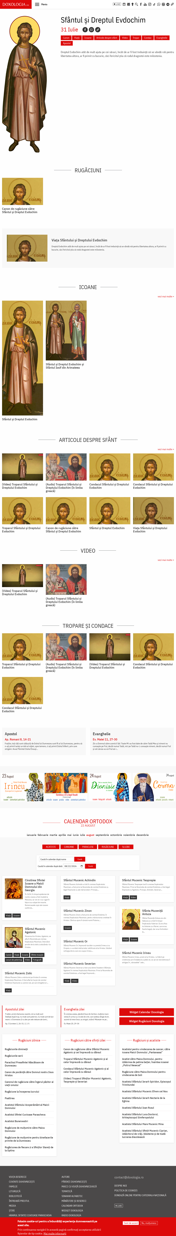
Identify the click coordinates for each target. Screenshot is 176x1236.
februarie (43, 835)
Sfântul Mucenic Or (76, 941)
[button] (41, 4)
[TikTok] (154, 3)
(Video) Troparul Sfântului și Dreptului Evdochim (20, 486)
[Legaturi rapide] (172, 4)
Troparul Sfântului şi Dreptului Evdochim (21, 529)
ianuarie (31, 835)
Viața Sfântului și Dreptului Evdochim (79, 240)
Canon (66, 37)
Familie (13, 1186)
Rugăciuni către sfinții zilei (88, 1040)
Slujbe (126, 846)
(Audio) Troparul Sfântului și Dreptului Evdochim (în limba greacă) (64, 488)
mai (69, 835)
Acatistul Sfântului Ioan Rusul (138, 1107)
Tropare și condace (88, 625)
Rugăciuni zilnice (29, 1040)
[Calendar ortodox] (124, 3)
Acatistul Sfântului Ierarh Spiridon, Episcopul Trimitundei (146, 1083)
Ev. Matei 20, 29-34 (71, 1023)
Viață (76, 37)
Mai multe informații (55, 1233)
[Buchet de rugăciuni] (132, 3)
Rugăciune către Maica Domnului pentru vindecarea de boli (144, 1073)
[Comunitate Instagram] (163, 3)
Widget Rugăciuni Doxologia (146, 1021)
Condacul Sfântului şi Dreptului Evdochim (109, 486)
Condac (148, 37)
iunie (76, 835)
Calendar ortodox (88, 822)
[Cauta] (136, 4)
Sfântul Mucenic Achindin (80, 880)
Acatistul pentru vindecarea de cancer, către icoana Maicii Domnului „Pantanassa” (146, 1050)
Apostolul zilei (14, 1009)
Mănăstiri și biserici (74, 1201)
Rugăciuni (88, 170)
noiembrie (129, 835)
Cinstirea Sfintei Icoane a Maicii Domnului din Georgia (35, 885)
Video (125, 37)
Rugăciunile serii (14, 1055)
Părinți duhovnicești (74, 1181)
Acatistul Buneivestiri (16, 1121)
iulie (82, 835)
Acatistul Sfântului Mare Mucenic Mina (142, 1124)
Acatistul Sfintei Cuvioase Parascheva (25, 1114)
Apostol (67, 43)
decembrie (142, 835)
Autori (66, 1177)
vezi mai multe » (166, 296)
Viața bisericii (17, 1177)
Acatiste (51, 846)
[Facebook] (141, 3)
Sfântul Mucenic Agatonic (35, 930)
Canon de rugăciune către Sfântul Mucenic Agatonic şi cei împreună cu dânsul (86, 1050)
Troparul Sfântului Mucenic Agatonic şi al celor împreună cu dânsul (86, 1060)
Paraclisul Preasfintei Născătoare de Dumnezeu (24, 1064)
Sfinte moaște (37, 954)
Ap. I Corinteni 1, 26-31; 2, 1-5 (17, 1023)
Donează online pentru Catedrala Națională (140, 1195)
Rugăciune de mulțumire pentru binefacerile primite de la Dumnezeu (29, 1139)
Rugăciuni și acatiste (146, 1040)
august (90, 835)
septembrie (102, 835)
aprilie (62, 835)
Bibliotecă (15, 1196)
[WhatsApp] (159, 3)
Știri (12, 1210)
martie (53, 835)
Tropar (136, 37)
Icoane (87, 37)
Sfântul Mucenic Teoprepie (139, 880)
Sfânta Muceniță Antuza (152, 912)
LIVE (118, 4)
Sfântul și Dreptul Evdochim (19, 419)
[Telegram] (168, 3)
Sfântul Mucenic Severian (80, 963)
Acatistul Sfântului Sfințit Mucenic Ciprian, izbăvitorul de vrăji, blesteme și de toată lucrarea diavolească (145, 1134)
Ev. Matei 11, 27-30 (105, 739)
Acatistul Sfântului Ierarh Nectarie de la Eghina (143, 1099)
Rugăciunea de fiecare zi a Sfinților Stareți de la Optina (29, 1149)
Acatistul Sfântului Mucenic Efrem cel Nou (145, 1091)
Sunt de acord (131, 1223)
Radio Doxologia (71, 1215)
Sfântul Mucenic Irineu (136, 952)
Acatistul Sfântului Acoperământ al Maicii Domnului (27, 1106)
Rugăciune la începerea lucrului (22, 1091)
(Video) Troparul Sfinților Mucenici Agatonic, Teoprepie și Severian (88, 1080)
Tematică (67, 1191)
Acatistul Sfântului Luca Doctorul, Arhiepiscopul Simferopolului (140, 1116)
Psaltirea (9, 1098)
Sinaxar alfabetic (72, 1196)
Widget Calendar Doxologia (147, 1012)
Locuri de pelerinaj (14, 959)
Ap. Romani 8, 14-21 (18, 739)
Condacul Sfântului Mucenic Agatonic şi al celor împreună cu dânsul (86, 1070)
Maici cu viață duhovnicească (79, 1186)
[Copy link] (97, 29)
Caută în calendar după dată (50, 866)
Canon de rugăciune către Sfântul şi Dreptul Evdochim (19, 210)
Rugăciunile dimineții (16, 1049)
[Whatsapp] (91, 29)
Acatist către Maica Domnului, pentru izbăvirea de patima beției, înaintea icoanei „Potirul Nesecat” (145, 1062)
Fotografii (37, 959)
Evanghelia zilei (74, 1009)
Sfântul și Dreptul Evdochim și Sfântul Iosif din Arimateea (65, 366)
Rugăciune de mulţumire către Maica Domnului (25, 1129)
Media (12, 1205)
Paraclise (88, 846)
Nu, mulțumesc (148, 1223)
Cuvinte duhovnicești (22, 1181)
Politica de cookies (125, 1190)
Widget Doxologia (72, 1210)
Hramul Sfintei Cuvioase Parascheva (30, 1215)
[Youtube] (145, 3)
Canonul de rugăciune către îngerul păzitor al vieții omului (29, 1083)
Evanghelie (161, 37)
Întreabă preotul (19, 1201)
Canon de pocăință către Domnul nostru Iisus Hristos (29, 1073)
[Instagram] (150, 3)
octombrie (116, 835)
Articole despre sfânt (106, 37)
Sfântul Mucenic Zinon (78, 910)
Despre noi (120, 1185)
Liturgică (14, 1191)
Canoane (69, 846)
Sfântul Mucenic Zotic (18, 973)
